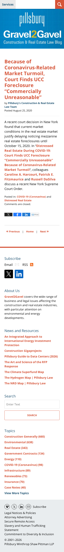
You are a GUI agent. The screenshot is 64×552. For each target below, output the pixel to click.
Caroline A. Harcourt (20, 174)
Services (8, 4)
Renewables (15, 476)
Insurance (14, 482)
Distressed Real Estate (17, 200)
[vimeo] (7, 506)
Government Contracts (24, 453)
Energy (12, 459)
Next (44, 231)
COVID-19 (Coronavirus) (31, 196)
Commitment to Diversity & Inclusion (29, 534)
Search (32, 415)
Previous (13, 231)
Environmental (18, 442)
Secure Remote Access (19, 521)
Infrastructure (17, 470)
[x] (14, 506)
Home (30, 231)
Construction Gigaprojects (23, 351)
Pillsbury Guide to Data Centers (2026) (31, 356)
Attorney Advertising (18, 517)
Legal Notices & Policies (20, 513)
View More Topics (16, 493)
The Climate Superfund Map (24, 372)
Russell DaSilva (43, 179)
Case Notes (15, 487)
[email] (28, 506)
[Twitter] (8, 274)
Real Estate (16, 448)
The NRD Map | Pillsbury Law (25, 383)
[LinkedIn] (19, 274)
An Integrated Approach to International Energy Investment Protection (27, 341)
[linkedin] (21, 506)
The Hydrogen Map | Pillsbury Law (28, 378)
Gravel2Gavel (13, 297)
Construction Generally (24, 436)
